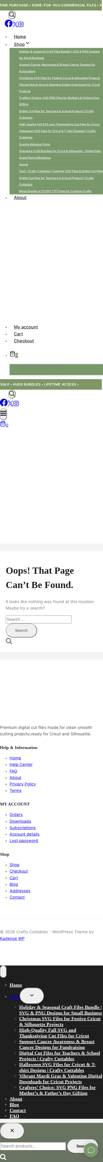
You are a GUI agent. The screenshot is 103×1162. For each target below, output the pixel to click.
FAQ (13, 771)
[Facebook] (8, 25)
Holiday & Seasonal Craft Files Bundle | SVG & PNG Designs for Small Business (59, 55)
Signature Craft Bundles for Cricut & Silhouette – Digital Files (60, 151)
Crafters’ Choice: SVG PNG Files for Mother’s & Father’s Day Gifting (59, 101)
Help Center (21, 764)
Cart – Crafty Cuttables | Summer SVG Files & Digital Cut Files (61, 171)
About (20, 197)
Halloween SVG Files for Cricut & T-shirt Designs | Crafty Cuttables (57, 134)
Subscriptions (23, 827)
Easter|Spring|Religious (35, 157)
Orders (16, 814)
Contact (17, 897)
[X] (15, 25)
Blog (14, 884)
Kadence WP (12, 938)
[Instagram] (21, 25)
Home (20, 36)
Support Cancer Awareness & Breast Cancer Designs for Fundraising (57, 68)
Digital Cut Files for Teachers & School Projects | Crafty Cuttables (56, 114)
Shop (14, 864)
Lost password (24, 840)
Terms (16, 790)
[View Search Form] (12, 15)
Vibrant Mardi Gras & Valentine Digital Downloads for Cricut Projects (59, 88)
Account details (25, 834)
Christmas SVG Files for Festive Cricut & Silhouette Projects (59, 78)
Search (82, 1146)
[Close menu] (3, 972)
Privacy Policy (23, 784)
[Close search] (12, 1131)
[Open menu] (3, 414)
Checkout (24, 340)
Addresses (20, 890)
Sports (23, 164)
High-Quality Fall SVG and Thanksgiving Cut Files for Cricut (59, 124)
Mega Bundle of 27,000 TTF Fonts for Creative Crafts (55, 191)
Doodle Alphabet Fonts (34, 144)
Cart (18, 333)
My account (26, 326)
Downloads (20, 821)
